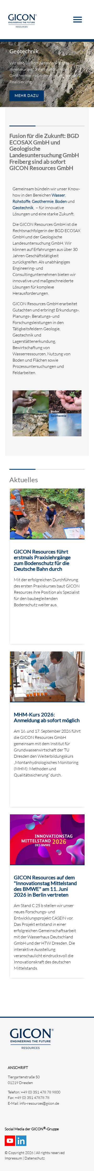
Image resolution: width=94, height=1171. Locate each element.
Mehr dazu (27, 95)
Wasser (58, 195)
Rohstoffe (21, 201)
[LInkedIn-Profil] (21, 1143)
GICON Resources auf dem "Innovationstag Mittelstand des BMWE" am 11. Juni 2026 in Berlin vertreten (45, 886)
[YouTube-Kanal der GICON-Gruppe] (10, 1143)
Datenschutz (35, 1158)
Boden (61, 201)
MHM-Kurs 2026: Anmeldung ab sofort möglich (47, 717)
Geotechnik (24, 51)
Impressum (13, 1158)
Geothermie (43, 201)
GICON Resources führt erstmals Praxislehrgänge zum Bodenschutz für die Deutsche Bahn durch (42, 560)
